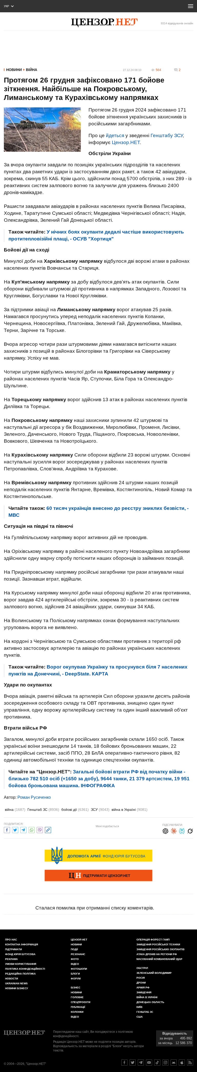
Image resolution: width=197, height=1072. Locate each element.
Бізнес (75, 987)
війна (15, 809)
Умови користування (20, 964)
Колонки (77, 1011)
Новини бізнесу (16, 988)
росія (140, 977)
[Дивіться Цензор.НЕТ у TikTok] (157, 1062)
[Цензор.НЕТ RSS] (190, 1062)
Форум (76, 978)
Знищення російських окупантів (160, 949)
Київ (139, 1007)
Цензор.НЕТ (126, 142)
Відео (75, 964)
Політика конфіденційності (25, 968)
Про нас (11, 939)
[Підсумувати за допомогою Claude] (174, 830)
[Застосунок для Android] (174, 1062)
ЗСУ (100, 809)
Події (74, 949)
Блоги (75, 973)
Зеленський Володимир (154, 973)
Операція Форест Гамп (153, 939)
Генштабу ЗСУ (167, 135)
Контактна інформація (21, 944)
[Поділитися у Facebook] (7, 829)
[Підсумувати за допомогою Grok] (190, 830)
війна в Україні (129, 809)
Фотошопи (79, 968)
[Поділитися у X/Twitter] (15, 829)
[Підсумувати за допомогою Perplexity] (182, 830)
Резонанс (78, 954)
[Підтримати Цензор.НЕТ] (98, 876)
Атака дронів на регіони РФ (156, 954)
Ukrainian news (16, 983)
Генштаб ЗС (43, 809)
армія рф (143, 987)
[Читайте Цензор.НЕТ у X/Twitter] (133, 1062)
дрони (141, 982)
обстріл (142, 968)
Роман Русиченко (34, 797)
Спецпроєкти (80, 1002)
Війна (31, 70)
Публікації (78, 1007)
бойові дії (75, 809)
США (139, 1016)
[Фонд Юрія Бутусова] (98, 855)
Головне (77, 997)
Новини (14, 70)
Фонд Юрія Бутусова (20, 954)
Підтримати (13, 949)
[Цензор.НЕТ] (104, 22)
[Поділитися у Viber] (40, 829)
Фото (75, 959)
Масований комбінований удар (159, 959)
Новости (11, 978)
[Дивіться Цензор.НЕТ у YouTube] (149, 1062)
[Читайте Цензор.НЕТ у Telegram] (141, 1062)
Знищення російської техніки (158, 944)
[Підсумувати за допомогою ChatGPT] (165, 830)
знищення (143, 992)
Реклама (11, 959)
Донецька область (150, 1002)
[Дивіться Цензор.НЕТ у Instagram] (165, 1062)
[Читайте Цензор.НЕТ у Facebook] (124, 1062)
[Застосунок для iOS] (182, 1062)
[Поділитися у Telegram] (23, 829)
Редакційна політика (20, 973)
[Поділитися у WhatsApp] (31, 829)
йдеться (115, 135)
